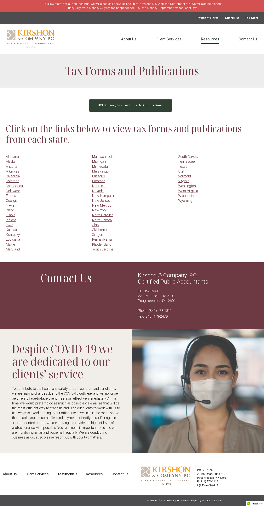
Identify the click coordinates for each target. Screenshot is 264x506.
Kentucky (13, 234)
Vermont (184, 176)
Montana (98, 181)
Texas (182, 166)
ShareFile (232, 18)
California (13, 176)
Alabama (12, 157)
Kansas (11, 230)
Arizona (11, 166)
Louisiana (13, 239)
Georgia (12, 200)
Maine (10, 244)
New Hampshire (104, 196)
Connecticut (15, 186)
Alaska (10, 161)
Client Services (168, 39)
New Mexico (101, 205)
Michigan (99, 161)
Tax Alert (251, 18)
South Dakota (188, 157)
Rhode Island (101, 244)
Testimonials (67, 474)
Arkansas (12, 171)
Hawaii (11, 205)
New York (99, 210)
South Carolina (102, 249)
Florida (11, 196)
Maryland (13, 249)
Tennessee (186, 161)
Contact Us (247, 39)
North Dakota (102, 220)
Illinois (10, 215)
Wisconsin (186, 196)
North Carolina (102, 215)
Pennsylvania (102, 239)
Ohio (95, 225)
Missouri (98, 176)
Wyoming (185, 200)
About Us (128, 39)
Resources (210, 39)
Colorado (12, 181)
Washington (187, 186)
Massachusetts (103, 157)
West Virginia (188, 191)
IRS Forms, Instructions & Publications (130, 105)
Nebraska (99, 186)
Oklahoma (99, 230)
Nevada (98, 191)
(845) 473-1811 (160, 311)
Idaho (10, 210)
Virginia (183, 181)
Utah (181, 171)
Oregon (97, 234)
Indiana (11, 220)
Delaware (13, 191)
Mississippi (100, 171)
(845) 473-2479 (156, 316)
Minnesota (100, 166)
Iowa (9, 225)
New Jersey (101, 200)
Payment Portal (208, 18)
